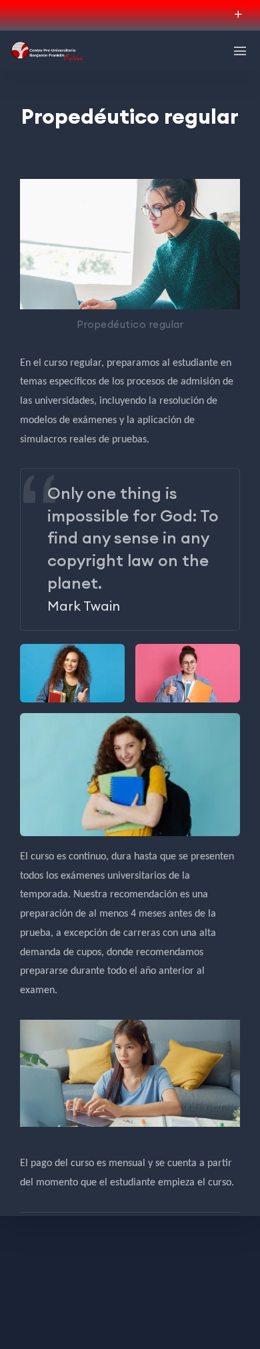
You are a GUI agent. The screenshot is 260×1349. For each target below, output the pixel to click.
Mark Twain (83, 605)
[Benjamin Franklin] (46, 51)
